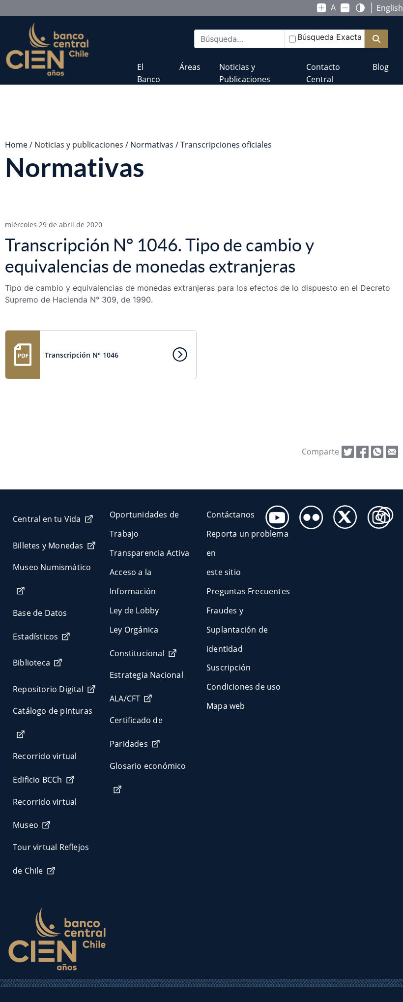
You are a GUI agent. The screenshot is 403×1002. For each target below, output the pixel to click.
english (389, 7)
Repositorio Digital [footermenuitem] (48, 689)
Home (16, 144)
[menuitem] (149, 66)
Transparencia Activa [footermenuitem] (149, 552)
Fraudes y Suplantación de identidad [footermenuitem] (237, 629)
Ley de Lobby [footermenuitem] (134, 610)
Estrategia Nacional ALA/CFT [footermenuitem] (146, 686)
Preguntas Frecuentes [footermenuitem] (248, 591)
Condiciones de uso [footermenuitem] (243, 686)
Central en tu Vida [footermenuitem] (47, 519)
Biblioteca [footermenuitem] (31, 662)
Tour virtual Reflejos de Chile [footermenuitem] (51, 859)
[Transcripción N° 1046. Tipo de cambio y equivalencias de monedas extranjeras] (392, 451)
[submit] (376, 39)
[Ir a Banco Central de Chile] (47, 49)
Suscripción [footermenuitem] (228, 667)
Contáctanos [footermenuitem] (230, 514)
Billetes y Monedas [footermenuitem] (48, 545)
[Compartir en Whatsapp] (377, 451)
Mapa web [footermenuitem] (225, 705)
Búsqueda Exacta (329, 37)
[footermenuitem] (274, 514)
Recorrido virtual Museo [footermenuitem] (45, 813)
